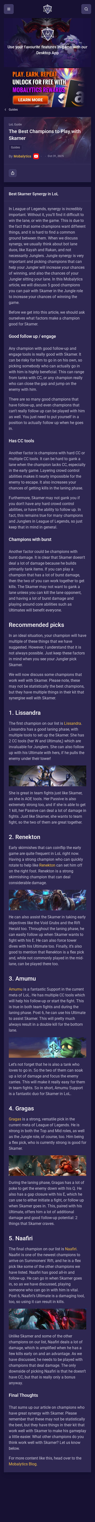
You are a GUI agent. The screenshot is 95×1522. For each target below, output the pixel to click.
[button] (47, 149)
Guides (13, 109)
